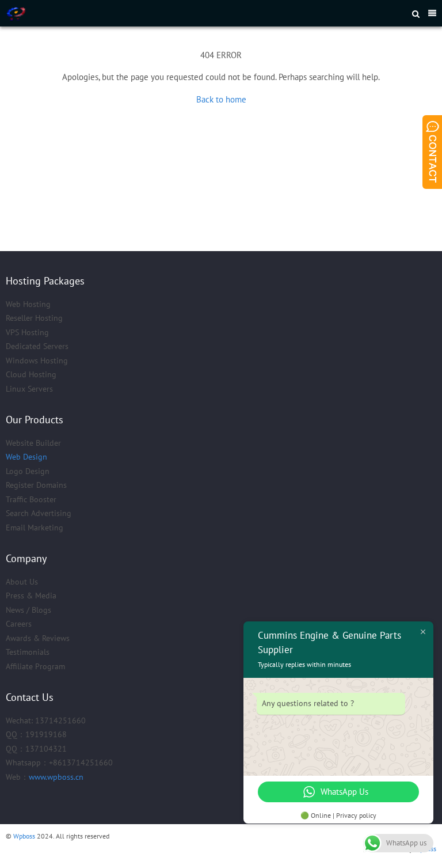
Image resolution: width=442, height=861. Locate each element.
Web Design (26, 457)
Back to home (221, 99)
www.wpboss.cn (56, 777)
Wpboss (24, 836)
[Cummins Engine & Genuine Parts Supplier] (142, 13)
